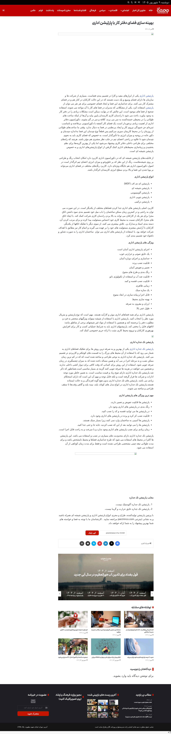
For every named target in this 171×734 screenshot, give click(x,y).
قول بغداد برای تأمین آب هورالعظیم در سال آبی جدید (106, 575)
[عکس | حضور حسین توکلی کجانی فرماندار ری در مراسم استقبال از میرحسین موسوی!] (103, 715)
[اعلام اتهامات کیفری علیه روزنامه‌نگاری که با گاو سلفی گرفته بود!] (114, 702)
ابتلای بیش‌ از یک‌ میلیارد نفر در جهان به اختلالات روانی (106, 657)
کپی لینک (92, 533)
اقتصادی (113, 10)
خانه (151, 10)
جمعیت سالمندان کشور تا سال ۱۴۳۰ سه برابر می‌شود (73, 657)
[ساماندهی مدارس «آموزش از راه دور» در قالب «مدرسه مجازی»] (106, 619)
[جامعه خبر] (162, 10)
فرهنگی (92, 10)
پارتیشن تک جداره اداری (142, 349)
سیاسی (102, 10)
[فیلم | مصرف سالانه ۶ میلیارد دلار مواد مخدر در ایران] (92, 715)
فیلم (41, 10)
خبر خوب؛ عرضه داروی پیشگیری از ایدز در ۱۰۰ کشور (74, 630)
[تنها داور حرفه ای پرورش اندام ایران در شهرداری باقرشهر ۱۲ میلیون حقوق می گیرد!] (92, 708)
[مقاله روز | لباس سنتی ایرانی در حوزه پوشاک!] (92, 702)
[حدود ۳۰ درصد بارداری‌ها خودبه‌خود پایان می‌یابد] (139, 646)
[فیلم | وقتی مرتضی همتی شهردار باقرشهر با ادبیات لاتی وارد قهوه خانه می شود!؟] (114, 708)
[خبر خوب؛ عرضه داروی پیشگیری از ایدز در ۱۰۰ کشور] (73, 619)
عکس (32, 10)
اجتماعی (125, 10)
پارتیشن (150, 107)
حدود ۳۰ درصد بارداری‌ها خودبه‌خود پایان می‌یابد (140, 657)
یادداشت (50, 10)
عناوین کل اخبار (139, 10)
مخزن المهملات (63, 10)
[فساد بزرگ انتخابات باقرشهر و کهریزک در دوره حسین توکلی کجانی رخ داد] (103, 708)
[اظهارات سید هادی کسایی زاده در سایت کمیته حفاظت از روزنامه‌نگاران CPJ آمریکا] (103, 702)
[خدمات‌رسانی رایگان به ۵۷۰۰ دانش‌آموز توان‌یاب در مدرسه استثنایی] (139, 619)
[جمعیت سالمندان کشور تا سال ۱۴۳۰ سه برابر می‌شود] (73, 646)
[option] (106, 577)
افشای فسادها (80, 10)
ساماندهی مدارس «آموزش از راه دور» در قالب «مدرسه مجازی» (106, 631)
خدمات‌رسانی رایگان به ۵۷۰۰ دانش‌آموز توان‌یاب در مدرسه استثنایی (140, 631)
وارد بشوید (120, 675)
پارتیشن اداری (147, 95)
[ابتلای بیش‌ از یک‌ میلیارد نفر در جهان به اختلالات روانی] (106, 646)
